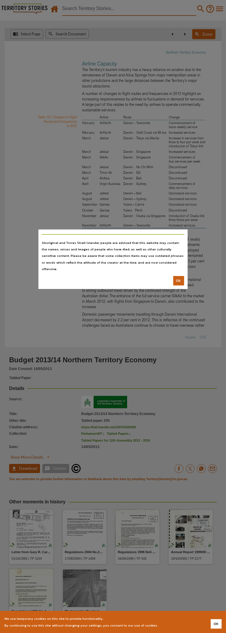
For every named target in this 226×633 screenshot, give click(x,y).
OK (178, 280)
